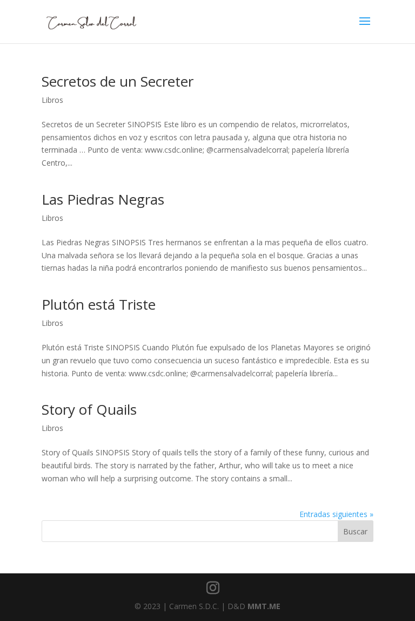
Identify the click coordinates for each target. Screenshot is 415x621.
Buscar (355, 531)
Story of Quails (89, 409)
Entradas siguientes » (336, 514)
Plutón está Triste (99, 304)
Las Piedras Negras (103, 199)
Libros (52, 100)
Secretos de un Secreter (117, 81)
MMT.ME (263, 606)
